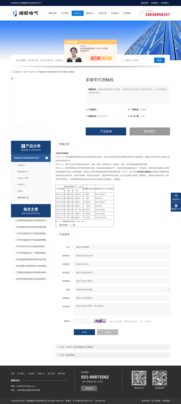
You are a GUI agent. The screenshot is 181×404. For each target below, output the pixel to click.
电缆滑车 (21, 185)
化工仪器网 (155, 401)
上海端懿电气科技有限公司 (29, 3)
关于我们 (65, 13)
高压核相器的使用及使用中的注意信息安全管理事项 (32, 259)
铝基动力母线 (23, 178)
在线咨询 (89, 388)
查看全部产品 (23, 198)
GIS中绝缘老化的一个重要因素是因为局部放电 (32, 253)
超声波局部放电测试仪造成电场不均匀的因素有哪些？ (32, 279)
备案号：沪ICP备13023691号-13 (79, 401)
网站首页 (53, 13)
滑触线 (20, 191)
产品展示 (31, 373)
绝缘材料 (21, 165)
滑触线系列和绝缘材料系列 (49, 72)
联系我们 (165, 3)
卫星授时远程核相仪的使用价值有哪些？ (32, 272)
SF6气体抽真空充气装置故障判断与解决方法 (32, 240)
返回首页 (144, 3)
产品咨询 (106, 131)
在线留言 (154, 3)
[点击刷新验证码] (100, 321)
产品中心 (78, 13)
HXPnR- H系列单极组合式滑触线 (79, 347)
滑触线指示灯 (23, 172)
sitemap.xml (100, 401)
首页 (25, 72)
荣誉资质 (61, 373)
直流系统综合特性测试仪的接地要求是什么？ (32, 227)
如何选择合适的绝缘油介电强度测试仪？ (32, 266)
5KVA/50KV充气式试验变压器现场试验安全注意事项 (32, 246)
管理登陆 (166, 401)
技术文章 (103, 13)
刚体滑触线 (70, 355)
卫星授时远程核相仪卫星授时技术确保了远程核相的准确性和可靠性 (32, 220)
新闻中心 (90, 13)
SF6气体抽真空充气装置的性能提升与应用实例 (32, 233)
